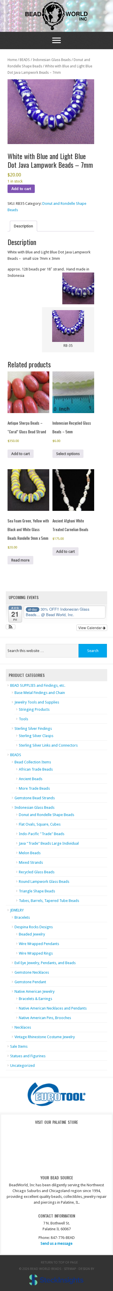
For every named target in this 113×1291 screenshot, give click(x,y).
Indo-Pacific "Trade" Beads (41, 834)
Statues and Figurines (27, 1056)
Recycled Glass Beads (36, 872)
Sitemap (70, 1269)
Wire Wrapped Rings (36, 953)
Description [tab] (23, 226)
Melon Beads (30, 853)
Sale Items (19, 1046)
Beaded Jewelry (32, 934)
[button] (10, 627)
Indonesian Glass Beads (52, 60)
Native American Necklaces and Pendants (53, 1008)
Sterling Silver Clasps (36, 736)
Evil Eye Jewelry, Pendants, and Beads (45, 963)
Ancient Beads (30, 779)
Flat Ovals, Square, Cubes (40, 824)
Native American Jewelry (34, 991)
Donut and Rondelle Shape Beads (46, 815)
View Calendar (90, 627)
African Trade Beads (36, 769)
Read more (20, 560)
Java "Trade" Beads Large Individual (49, 843)
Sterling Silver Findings (33, 728)
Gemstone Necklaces (31, 972)
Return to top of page (59, 1262)
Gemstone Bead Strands (34, 798)
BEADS (25, 60)
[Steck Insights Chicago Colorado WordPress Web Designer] (56, 1280)
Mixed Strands (31, 862)
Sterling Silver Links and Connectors (48, 745)
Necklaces (22, 1027)
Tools (23, 719)
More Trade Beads (34, 788)
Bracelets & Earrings (35, 999)
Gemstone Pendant (30, 982)
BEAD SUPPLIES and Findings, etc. (37, 685)
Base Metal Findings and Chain (39, 692)
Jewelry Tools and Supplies (36, 702)
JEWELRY (17, 910)
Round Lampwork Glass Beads (44, 881)
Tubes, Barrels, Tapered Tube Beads (49, 900)
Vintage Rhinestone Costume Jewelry (44, 1037)
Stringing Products (34, 709)
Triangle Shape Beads (37, 891)
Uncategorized (22, 1065)
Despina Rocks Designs (33, 927)
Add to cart (21, 189)
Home (12, 60)
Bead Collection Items (32, 762)
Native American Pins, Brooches (45, 1018)
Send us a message (56, 1243)
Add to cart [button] (20, 454)
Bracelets (22, 917)
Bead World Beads (56, 16)
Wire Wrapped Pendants (39, 944)
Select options (68, 454)
